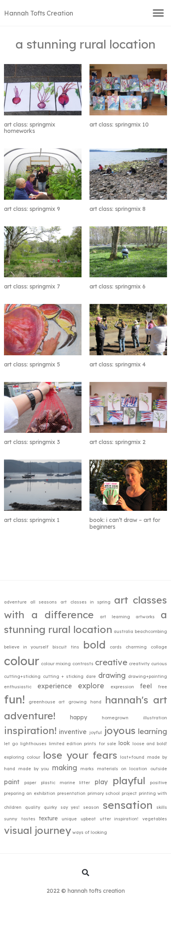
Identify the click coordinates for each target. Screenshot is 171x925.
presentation (71, 793)
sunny (10, 819)
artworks (145, 616)
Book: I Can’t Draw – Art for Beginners (124, 523)
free (162, 686)
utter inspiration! (119, 819)
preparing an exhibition (29, 793)
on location (134, 768)
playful (129, 780)
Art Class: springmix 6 (117, 286)
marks (87, 768)
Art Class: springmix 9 (32, 208)
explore (91, 685)
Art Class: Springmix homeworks (29, 128)
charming (136, 647)
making (64, 767)
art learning (115, 616)
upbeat (88, 819)
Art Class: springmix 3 (32, 442)
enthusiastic (17, 686)
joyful (95, 732)
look (124, 743)
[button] (158, 13)
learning (152, 731)
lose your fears (80, 755)
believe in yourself (26, 647)
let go (11, 743)
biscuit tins (65, 647)
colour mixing (56, 663)
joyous (120, 730)
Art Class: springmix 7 (32, 286)
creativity (139, 663)
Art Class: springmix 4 (117, 364)
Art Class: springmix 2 (117, 442)
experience (54, 686)
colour (21, 661)
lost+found (132, 757)
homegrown (115, 718)
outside (158, 768)
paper (30, 782)
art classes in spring (85, 602)
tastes (28, 819)
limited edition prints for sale (82, 743)
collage (159, 647)
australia (123, 631)
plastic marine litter (65, 782)
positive (158, 782)
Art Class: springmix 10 (119, 124)
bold (94, 644)
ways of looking (89, 832)
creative (111, 662)
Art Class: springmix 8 (117, 208)
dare (91, 676)
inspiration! (30, 730)
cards (116, 647)
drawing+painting (147, 676)
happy (78, 717)
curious (159, 663)
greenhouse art (47, 702)
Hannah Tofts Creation (38, 13)
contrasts (82, 663)
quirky (50, 807)
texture (48, 818)
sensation (128, 805)
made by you (33, 768)
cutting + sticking (63, 676)
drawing (112, 675)
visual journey (37, 830)
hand (95, 702)
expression (122, 686)
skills (161, 807)
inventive (73, 732)
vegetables (154, 819)
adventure (15, 602)
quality (32, 807)
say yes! (70, 807)
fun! (14, 699)
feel (146, 686)
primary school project (112, 793)
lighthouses (33, 743)
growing (77, 702)
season (91, 807)
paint (11, 782)
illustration (155, 718)
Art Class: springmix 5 (32, 364)
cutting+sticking (22, 676)
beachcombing (151, 631)
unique (69, 819)
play (101, 782)
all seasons (43, 602)
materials (107, 768)
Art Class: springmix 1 (32, 520)
